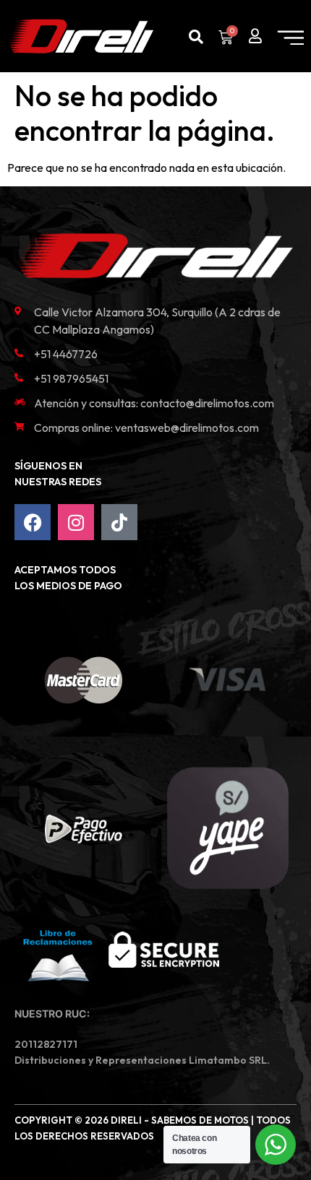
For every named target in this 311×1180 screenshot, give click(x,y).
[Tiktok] (119, 522)
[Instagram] (76, 522)
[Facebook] (32, 522)
